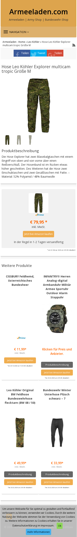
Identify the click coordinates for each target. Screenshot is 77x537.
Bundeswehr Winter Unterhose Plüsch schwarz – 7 (57, 394)
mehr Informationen (38, 532)
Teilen (25, 53)
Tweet (41, 53)
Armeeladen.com (38, 12)
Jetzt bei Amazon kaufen (38, 234)
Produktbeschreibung (57, 364)
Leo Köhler (33, 41)
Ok (59, 525)
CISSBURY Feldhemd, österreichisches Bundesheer (20, 280)
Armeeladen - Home (14, 41)
